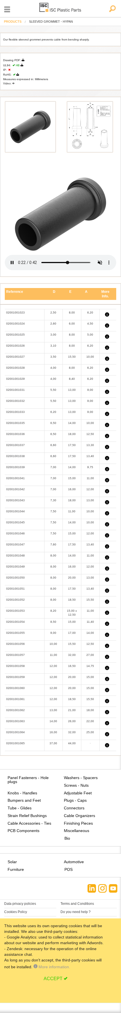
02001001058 (15, 665)
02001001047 (15, 544)
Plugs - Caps (75, 800)
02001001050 (15, 577)
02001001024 (15, 323)
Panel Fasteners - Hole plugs (28, 779)
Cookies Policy (15, 912)
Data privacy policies (20, 904)
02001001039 (15, 467)
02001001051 (15, 588)
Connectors (74, 808)
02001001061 (15, 699)
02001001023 (15, 312)
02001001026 (15, 345)
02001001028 (15, 367)
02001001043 (15, 500)
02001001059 (15, 677)
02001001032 (15, 400)
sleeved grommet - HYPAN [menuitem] (51, 21)
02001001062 (15, 710)
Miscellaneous (76, 830)
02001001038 (15, 456)
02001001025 (15, 334)
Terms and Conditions (77, 904)
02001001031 (15, 389)
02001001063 (15, 721)
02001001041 (15, 478)
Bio (67, 838)
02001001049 (15, 566)
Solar (12, 862)
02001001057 (15, 654)
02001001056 (15, 643)
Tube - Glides (20, 808)
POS (68, 869)
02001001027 (15, 356)
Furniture (16, 869)
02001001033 (15, 411)
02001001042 (15, 489)
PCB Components (23, 830)
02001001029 (15, 378)
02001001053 (15, 610)
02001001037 (15, 445)
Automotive (74, 862)
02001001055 (15, 632)
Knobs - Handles (22, 793)
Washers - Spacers (81, 777)
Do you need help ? (75, 912)
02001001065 (15, 743)
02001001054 (15, 621)
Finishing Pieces (78, 823)
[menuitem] (12, 21)
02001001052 (15, 599)
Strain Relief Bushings (27, 815)
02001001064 (15, 732)
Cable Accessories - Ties (29, 823)
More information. (53, 967)
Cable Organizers (79, 815)
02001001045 (15, 522)
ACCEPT (53, 978)
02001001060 (15, 688)
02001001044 (15, 511)
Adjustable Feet (78, 793)
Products (12, 21)
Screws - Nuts (76, 785)
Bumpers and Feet (24, 800)
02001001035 (15, 423)
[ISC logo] (60, 8)
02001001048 (15, 555)
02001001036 (15, 434)
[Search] (112, 9)
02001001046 (15, 533)
